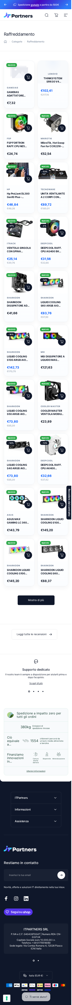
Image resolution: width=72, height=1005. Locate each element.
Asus (10, 515)
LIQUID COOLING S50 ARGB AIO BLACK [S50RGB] (17, 412)
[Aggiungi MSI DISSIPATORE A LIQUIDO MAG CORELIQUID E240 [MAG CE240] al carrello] (62, 341)
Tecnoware (48, 189)
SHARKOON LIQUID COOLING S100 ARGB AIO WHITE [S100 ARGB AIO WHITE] (18, 571)
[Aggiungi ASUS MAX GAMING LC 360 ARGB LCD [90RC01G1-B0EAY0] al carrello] (28, 504)
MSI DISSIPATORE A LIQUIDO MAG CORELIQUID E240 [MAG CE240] (53, 358)
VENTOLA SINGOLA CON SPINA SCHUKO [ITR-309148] (19, 249)
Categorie (17, 41)
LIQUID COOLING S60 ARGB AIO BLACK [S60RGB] (51, 304)
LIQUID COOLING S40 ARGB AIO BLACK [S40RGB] (17, 466)
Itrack (11, 243)
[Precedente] (5, 4)
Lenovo (53, 74)
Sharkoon (13, 298)
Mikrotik (46, 138)
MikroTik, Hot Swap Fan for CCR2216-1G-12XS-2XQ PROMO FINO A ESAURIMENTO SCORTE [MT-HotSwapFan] (52, 144)
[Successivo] (66, 4)
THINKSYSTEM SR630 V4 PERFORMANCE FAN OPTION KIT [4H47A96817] (53, 80)
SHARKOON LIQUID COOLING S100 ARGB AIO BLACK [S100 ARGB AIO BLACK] (52, 521)
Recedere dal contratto (66, 502)
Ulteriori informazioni (35, 771)
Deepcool (47, 243)
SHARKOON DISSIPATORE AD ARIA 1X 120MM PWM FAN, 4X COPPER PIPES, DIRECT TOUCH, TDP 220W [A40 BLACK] (17, 304)
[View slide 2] (33, 691)
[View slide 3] (38, 691)
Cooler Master (50, 406)
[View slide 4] (43, 691)
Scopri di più (36, 683)
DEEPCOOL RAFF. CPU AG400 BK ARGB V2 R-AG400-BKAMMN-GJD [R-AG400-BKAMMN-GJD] (53, 249)
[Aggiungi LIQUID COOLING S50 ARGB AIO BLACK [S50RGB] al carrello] (28, 396)
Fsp (9, 138)
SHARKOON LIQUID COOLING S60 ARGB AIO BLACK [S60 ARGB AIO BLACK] (52, 571)
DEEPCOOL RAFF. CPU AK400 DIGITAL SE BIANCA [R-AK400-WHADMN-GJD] (53, 466)
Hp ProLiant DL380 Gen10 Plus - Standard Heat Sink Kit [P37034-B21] (18, 195)
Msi (43, 352)
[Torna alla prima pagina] (5, 41)
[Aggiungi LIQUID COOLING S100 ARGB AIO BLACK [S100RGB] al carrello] (28, 341)
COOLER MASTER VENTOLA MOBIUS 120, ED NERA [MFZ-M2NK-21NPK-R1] (53, 412)
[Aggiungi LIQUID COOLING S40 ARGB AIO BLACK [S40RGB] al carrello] (28, 450)
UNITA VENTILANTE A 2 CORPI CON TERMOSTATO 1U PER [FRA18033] (53, 195)
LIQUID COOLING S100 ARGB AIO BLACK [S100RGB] (18, 358)
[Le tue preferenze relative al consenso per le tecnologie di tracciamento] (6, 998)
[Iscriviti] (58, 864)
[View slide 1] (29, 691)
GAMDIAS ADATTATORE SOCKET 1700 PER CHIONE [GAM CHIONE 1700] (18, 94)
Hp (8, 189)
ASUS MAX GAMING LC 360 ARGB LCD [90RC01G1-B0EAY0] (17, 521)
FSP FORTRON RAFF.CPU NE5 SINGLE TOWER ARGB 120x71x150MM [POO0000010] (16, 144)
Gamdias (12, 88)
